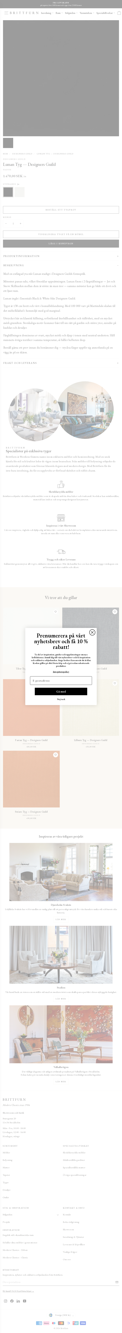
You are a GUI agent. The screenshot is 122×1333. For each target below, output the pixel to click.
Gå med (61, 691)
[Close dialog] (92, 632)
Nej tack (61, 699)
